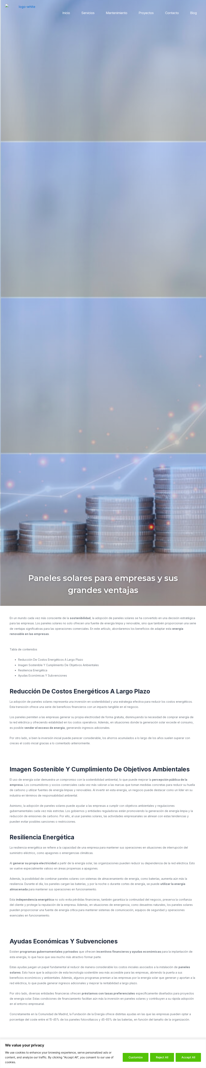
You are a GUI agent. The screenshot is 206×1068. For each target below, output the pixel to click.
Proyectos (146, 13)
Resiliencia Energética (32, 670)
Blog (193, 13)
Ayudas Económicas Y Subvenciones (42, 675)
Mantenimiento (116, 13)
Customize (136, 1057)
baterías (80, 884)
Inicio (66, 13)
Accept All (188, 1057)
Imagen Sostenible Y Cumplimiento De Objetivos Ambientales (58, 665)
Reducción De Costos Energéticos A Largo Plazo (50, 659)
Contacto (172, 13)
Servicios (88, 13)
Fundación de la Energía (88, 1014)
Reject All (162, 1057)
